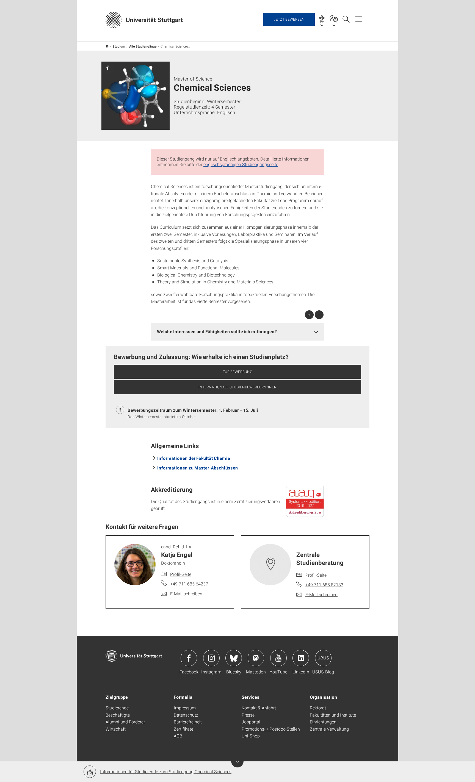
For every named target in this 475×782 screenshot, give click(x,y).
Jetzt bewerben (289, 19)
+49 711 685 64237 (189, 584)
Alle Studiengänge (143, 46)
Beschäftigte (118, 715)
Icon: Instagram (211, 658)
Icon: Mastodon (256, 658)
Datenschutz (186, 715)
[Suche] (346, 18)
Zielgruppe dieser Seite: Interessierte (107, 68)
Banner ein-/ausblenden (237, 761)
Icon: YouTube (278, 658)
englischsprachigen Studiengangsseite (240, 164)
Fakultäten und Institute (333, 715)
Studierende (117, 708)
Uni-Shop (251, 736)
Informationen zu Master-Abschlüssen (197, 468)
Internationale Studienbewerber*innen (237, 387)
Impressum (185, 708)
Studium (118, 46)
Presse (248, 715)
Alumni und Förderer (125, 722)
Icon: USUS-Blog (323, 658)
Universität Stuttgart (107, 46)
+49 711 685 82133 (324, 584)
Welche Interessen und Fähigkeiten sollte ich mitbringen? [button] (217, 331)
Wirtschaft (116, 729)
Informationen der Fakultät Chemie (193, 458)
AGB (178, 736)
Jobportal (251, 722)
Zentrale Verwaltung (329, 729)
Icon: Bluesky (233, 658)
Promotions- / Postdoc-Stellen (271, 729)
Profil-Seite (180, 574)
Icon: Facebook (189, 658)
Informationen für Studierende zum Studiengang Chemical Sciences (165, 771)
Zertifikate (183, 729)
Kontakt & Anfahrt (259, 708)
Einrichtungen (323, 722)
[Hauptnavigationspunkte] (358, 18)
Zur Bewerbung (237, 371)
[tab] (237, 331)
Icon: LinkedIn (300, 658)
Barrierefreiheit (188, 722)
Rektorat (318, 708)
